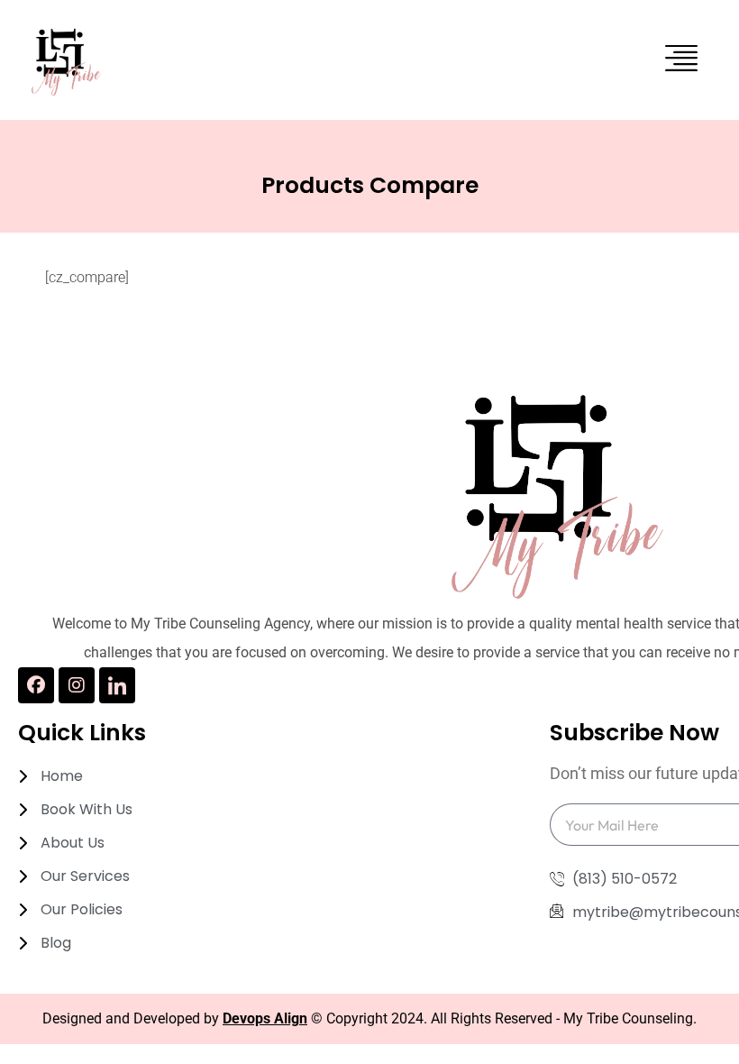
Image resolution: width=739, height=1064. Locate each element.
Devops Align (265, 1018)
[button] (682, 60)
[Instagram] (77, 685)
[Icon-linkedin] (117, 685)
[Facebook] (36, 685)
